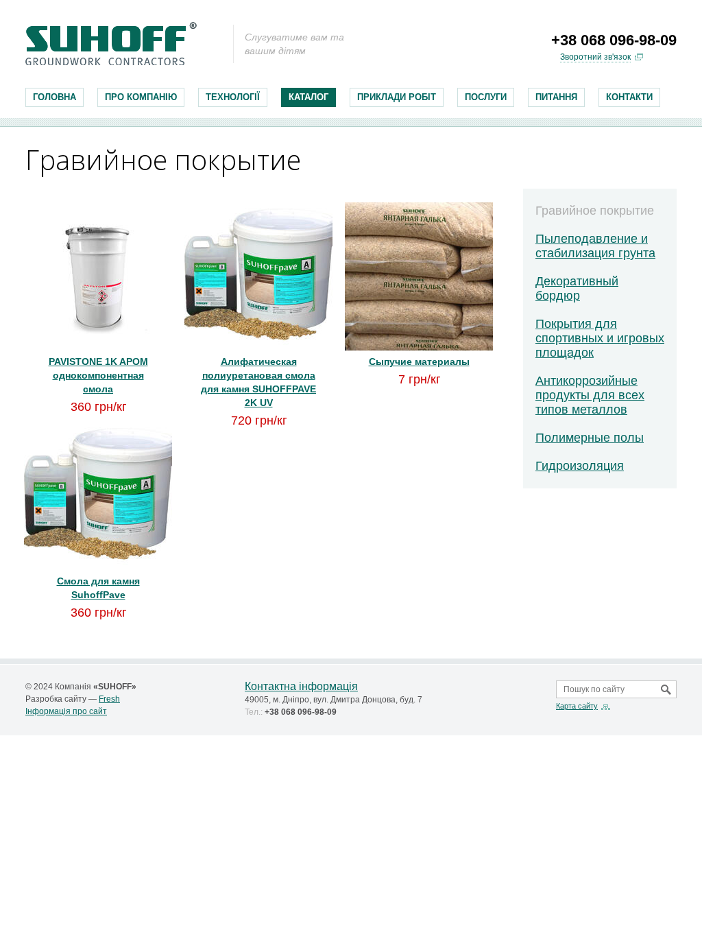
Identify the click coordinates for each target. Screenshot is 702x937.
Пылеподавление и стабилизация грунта (595, 246)
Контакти (629, 97)
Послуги (486, 97)
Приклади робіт (396, 97)
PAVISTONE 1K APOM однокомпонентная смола (98, 375)
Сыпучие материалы (419, 361)
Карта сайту (577, 706)
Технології (233, 97)
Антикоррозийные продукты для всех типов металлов (589, 395)
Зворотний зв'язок (595, 57)
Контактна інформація (301, 686)
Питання (556, 97)
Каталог (308, 97)
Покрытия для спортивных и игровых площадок (599, 338)
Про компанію (141, 97)
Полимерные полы (589, 437)
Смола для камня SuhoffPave (98, 588)
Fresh (109, 699)
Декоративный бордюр (576, 288)
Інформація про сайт (66, 711)
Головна (54, 97)
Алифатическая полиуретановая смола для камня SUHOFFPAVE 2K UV (258, 382)
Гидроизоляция (579, 466)
